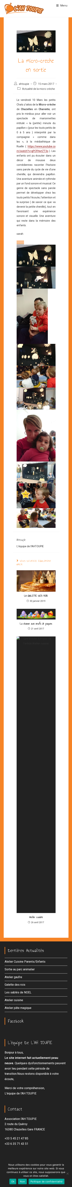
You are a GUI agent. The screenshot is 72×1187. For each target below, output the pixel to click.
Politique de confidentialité (46, 1181)
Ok (13, 1181)
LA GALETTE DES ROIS (36, 596)
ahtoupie (24, 83)
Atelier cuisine (36, 917)
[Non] (67, 1173)
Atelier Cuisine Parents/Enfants (25, 961)
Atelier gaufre (13, 977)
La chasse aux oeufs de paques (36, 624)
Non (22, 1181)
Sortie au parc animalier (20, 969)
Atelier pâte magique (18, 1008)
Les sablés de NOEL (18, 992)
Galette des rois (15, 984)
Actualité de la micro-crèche (38, 88)
